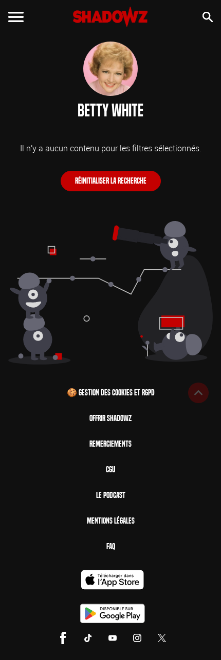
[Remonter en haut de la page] (198, 393)
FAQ (110, 546)
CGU (110, 469)
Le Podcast (110, 495)
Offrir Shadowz (110, 418)
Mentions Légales (111, 521)
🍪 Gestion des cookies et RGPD (111, 392)
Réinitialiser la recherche (110, 181)
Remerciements (110, 444)
